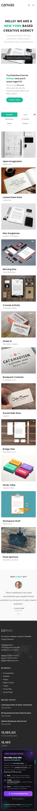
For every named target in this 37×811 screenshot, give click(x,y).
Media (9, 123)
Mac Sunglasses (11, 233)
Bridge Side (9, 449)
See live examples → (18, 798)
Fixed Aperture (10, 556)
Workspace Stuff (11, 521)
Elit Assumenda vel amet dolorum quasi (16, 713)
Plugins (5, 679)
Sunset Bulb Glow (12, 413)
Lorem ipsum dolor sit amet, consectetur (16, 705)
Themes (5, 686)
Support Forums (8, 682)
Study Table (9, 485)
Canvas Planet (8, 692)
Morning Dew (9, 269)
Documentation (8, 673)
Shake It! (7, 341)
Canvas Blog (7, 689)
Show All (9, 114)
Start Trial (14, 100)
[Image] (16, 145)
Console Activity (11, 305)
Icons (25, 114)
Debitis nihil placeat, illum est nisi (13, 721)
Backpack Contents (13, 377)
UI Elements (25, 119)
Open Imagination (12, 161)
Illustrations (9, 119)
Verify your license (27, 804)
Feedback (6, 676)
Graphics (25, 123)
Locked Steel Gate (12, 197)
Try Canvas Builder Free (19, 793)
